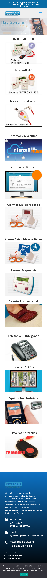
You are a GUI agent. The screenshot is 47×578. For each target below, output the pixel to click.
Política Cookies (13, 558)
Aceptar (24, 574)
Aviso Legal (11, 552)
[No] (44, 570)
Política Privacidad (14, 555)
